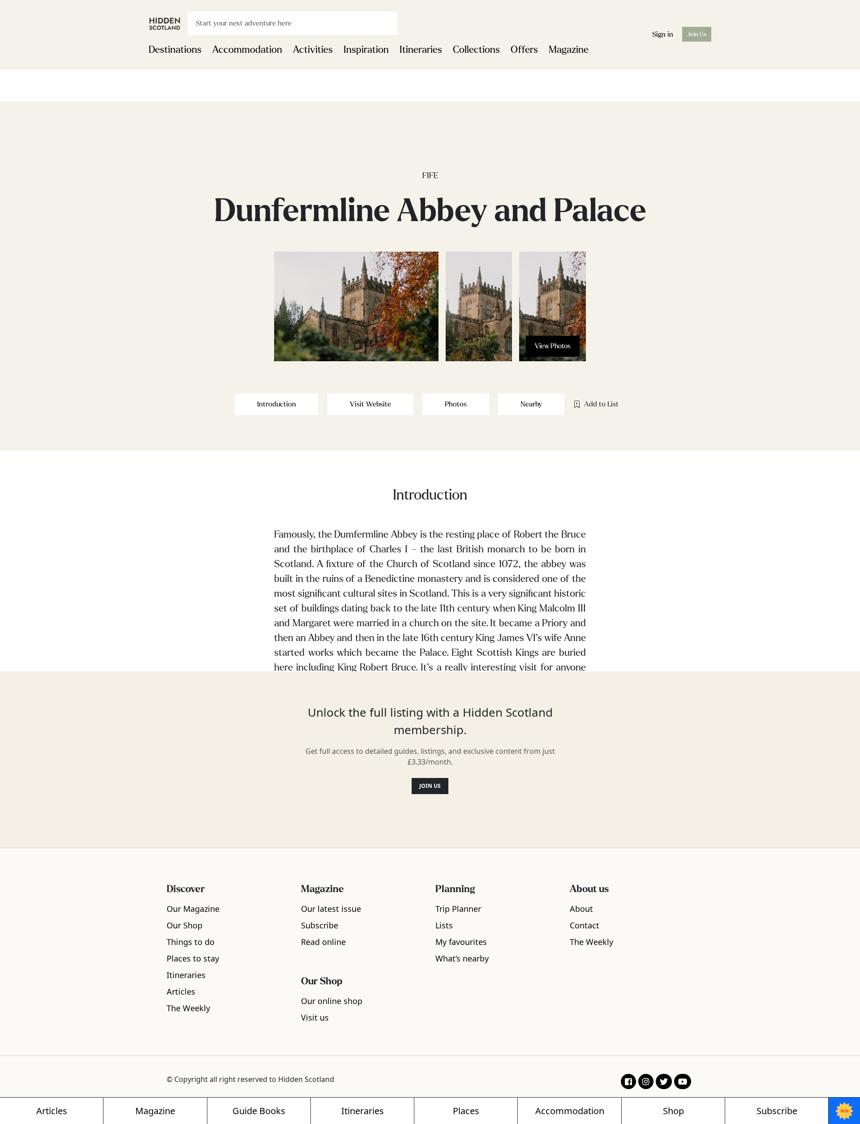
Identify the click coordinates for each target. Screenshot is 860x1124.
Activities (313, 49)
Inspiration (366, 49)
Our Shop (184, 925)
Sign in (662, 34)
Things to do (191, 941)
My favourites (461, 941)
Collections (476, 49)
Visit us (315, 1017)
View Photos (553, 346)
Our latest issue (331, 908)
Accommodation (247, 49)
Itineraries (421, 49)
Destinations (175, 49)
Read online (323, 941)
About (581, 908)
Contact (584, 925)
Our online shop (331, 1001)
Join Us (696, 34)
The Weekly (188, 1008)
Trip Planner (458, 908)
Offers (524, 49)
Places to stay (193, 958)
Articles (181, 991)
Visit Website (370, 404)
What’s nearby (462, 958)
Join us (430, 786)
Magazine (569, 49)
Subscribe (319, 925)
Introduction (276, 404)
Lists (444, 925)
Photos (456, 404)
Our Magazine (193, 908)
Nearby (531, 404)
